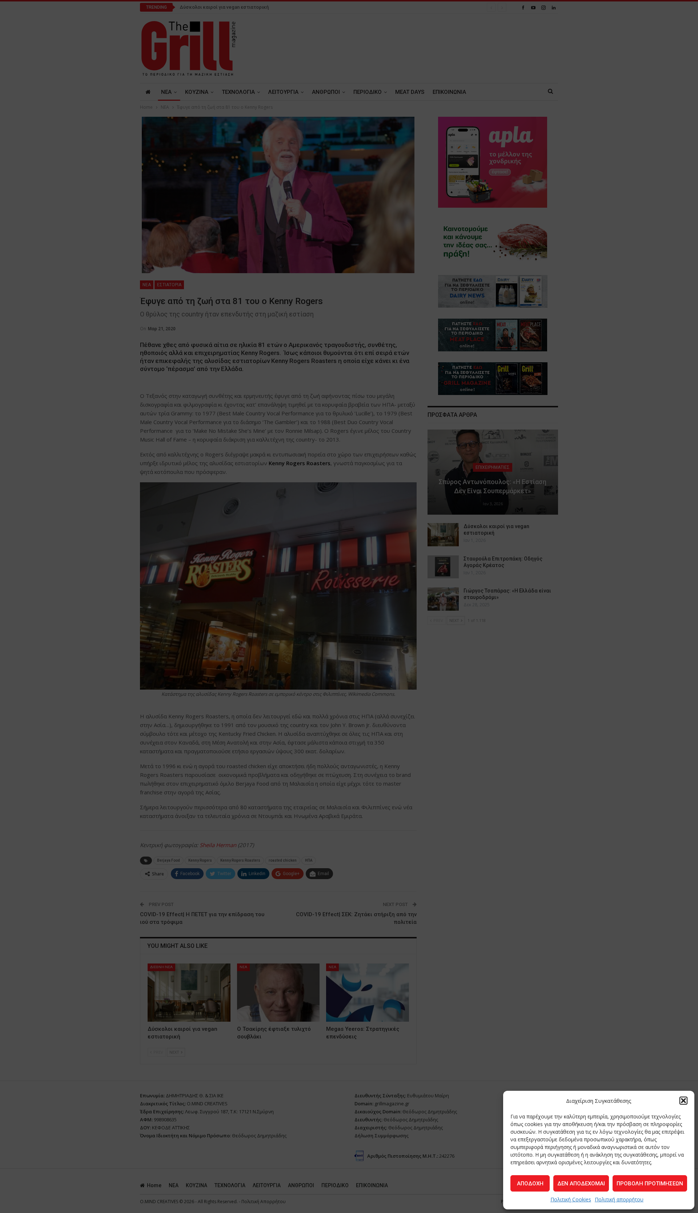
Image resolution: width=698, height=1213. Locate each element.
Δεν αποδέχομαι (581, 1183)
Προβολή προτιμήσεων (650, 1183)
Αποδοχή (530, 1183)
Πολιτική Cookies (570, 1199)
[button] (683, 1100)
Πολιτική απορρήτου (619, 1199)
